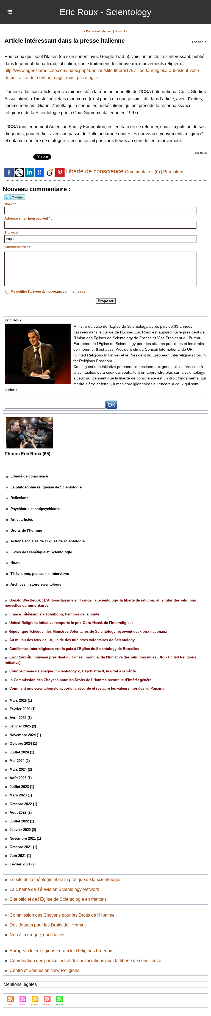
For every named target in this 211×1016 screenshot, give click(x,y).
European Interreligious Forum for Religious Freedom (61, 950)
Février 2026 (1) (22, 709)
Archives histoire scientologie (35, 584)
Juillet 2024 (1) (22, 752)
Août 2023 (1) (21, 778)
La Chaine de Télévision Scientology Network (54, 889)
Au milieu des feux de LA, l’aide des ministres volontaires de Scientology (72, 640)
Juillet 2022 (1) (22, 821)
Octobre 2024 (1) (23, 743)
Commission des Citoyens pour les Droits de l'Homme (62, 915)
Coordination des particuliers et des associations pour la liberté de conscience (85, 960)
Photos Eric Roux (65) (27, 453)
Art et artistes (21, 519)
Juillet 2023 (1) (22, 787)
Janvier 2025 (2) (23, 726)
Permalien (173, 171)
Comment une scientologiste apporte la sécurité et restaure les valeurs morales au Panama (86, 688)
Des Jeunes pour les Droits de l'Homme (48, 925)
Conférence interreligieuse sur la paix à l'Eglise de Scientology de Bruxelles (74, 649)
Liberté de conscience (29, 476)
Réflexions (19, 498)
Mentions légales (20, 984)
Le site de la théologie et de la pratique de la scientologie (65, 879)
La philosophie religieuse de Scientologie (46, 487)
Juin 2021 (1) (20, 856)
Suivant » (121, 31)
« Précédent (92, 31)
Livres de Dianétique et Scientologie (41, 552)
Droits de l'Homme (26, 530)
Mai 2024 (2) (20, 761)
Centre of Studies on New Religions (44, 970)
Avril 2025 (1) (21, 718)
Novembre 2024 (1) (25, 735)
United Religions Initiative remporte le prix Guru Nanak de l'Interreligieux (71, 623)
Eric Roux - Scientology (105, 12)
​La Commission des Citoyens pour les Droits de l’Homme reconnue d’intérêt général (80, 680)
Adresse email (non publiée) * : (28, 218)
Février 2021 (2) (22, 864)
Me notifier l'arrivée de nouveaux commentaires (48, 291)
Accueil (107, 31)
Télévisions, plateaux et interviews (39, 574)
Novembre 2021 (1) (25, 838)
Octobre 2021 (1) (23, 847)
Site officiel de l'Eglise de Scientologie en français (58, 899)
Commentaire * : (17, 247)
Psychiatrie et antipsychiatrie (35, 509)
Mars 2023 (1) (21, 795)
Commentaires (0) (143, 171)
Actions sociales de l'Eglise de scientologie (47, 541)
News (15, 563)
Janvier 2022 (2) (23, 830)
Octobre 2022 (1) (23, 804)
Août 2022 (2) (21, 812)
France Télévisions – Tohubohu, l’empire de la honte (54, 614)
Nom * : (10, 204)
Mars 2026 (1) (21, 700)
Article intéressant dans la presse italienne (64, 40)
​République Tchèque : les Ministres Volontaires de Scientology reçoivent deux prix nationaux (88, 631)
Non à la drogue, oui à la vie (37, 934)
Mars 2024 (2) (21, 769)
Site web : (12, 233)
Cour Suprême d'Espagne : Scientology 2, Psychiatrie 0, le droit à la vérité (72, 671)
